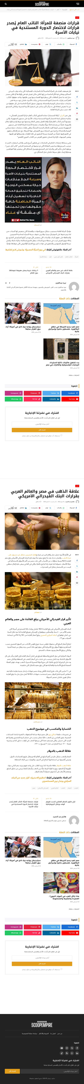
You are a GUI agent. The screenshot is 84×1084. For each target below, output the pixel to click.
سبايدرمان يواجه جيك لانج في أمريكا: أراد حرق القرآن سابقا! (23, 328)
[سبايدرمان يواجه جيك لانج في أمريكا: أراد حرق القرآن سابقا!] (23, 313)
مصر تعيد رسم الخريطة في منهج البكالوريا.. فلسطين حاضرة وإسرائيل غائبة (63, 329)
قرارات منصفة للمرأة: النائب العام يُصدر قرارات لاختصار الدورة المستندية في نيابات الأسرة (23, 804)
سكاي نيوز (52, 734)
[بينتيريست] (77, 113)
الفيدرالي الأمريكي (43, 788)
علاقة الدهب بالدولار (63, 765)
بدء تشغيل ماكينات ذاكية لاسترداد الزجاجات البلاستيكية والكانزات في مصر (62, 363)
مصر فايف (36, 721)
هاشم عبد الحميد (69, 501)
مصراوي (36, 612)
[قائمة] (77, 3)
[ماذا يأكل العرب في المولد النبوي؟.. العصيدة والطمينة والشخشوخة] (61, 882)
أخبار (77, 17)
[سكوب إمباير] (42, 3)
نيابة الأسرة (43, 256)
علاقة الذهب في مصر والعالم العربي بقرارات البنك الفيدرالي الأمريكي (59, 271)
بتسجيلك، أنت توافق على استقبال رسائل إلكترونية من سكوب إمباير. (41, 435)
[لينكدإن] (77, 108)
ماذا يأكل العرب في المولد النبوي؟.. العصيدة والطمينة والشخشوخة (64, 897)
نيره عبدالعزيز (70, 38)
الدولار (69, 788)
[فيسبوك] (77, 97)
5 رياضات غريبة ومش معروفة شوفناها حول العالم (23, 271)
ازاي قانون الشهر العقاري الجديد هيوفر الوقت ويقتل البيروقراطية (60, 803)
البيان (62, 115)
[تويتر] (77, 102)
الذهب (63, 788)
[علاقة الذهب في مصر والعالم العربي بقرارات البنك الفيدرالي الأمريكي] (42, 531)
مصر (33, 788)
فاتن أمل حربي (58, 256)
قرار (50, 256)
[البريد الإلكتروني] (77, 119)
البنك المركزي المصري (48, 635)
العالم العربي (54, 788)
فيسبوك (36, 224)
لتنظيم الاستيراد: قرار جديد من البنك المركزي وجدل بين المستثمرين (41, 779)
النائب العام (68, 256)
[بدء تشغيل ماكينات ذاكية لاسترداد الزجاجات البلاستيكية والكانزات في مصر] (61, 349)
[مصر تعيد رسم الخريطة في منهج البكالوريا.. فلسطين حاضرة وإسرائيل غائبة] (61, 313)
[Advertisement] (42, 459)
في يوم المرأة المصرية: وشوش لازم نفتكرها (25, 249)
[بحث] (6, 3)
